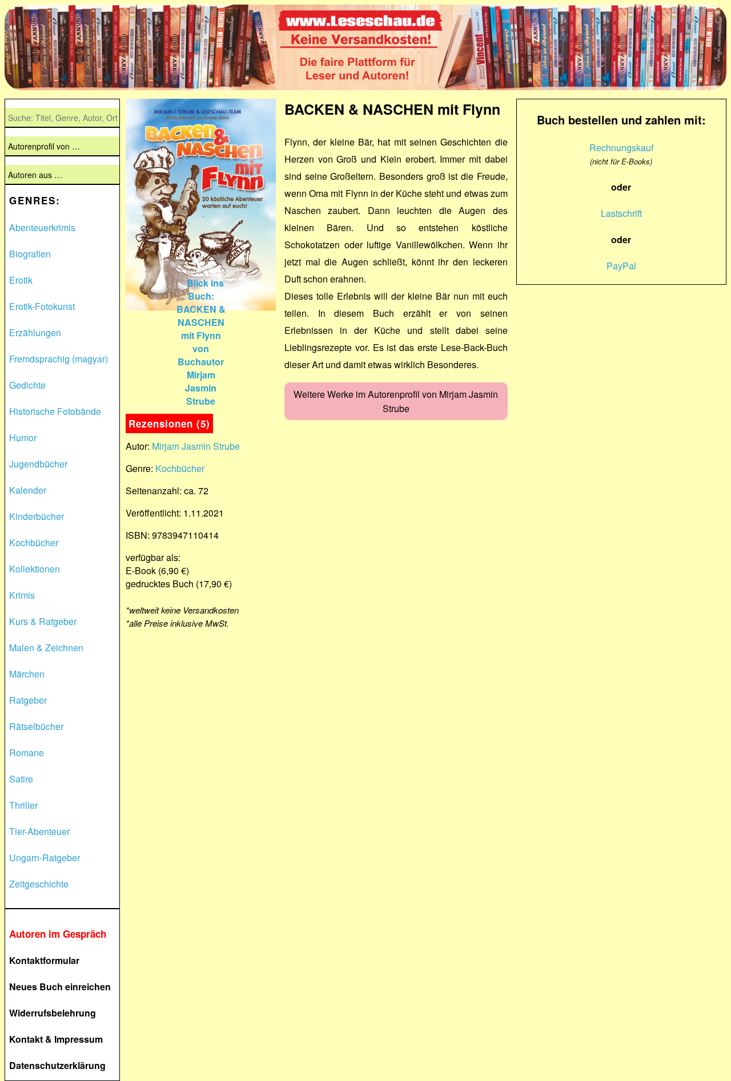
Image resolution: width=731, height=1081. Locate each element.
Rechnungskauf (621, 147)
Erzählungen (35, 332)
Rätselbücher (36, 726)
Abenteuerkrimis (42, 227)
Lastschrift (621, 213)
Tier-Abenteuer (39, 831)
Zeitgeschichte (39, 883)
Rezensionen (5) (169, 423)
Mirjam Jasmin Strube (196, 446)
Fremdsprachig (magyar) (58, 358)
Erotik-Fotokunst (42, 306)
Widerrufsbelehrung (52, 1012)
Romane (26, 752)
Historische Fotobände (55, 411)
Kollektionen (34, 568)
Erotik (21, 280)
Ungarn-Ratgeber (44, 857)
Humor (23, 437)
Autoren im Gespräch (57, 934)
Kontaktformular (44, 960)
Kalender (27, 490)
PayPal (621, 265)
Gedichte (27, 385)
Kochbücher (33, 542)
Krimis (22, 595)
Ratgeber (28, 700)
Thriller (23, 805)
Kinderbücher (36, 516)
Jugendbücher (38, 463)
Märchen (27, 673)
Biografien (30, 253)
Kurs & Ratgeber (43, 621)
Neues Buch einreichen (60, 986)
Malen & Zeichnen (46, 647)
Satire (21, 778)
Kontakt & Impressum (56, 1039)
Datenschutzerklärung (57, 1065)
